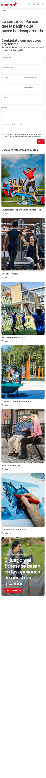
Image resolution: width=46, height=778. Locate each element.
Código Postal (29, 87)
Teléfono (4, 77)
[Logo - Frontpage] (9, 4)
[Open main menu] (43, 3)
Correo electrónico (30, 77)
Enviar (40, 142)
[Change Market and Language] (34, 4)
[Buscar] (29, 4)
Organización (6, 57)
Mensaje (4, 107)
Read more (37, 136)
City (3, 87)
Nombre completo (8, 67)
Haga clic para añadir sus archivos (12, 125)
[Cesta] (38, 4)
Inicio (4, 10)
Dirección (5, 97)
